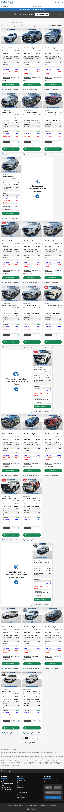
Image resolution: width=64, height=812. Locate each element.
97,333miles (16, 307)
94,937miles (37, 243)
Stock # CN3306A (38, 367)
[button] (56, 2)
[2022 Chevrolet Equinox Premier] (11, 615)
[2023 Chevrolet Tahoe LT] (53, 229)
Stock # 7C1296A (6, 303)
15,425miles (58, 629)
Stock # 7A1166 (5, 432)
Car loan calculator (22, 792)
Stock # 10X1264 (6, 625)
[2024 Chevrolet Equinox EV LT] (42, 551)
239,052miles (37, 500)
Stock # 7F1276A (27, 239)
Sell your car (20, 787)
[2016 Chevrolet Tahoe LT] (11, 229)
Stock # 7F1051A (27, 110)
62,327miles (58, 243)
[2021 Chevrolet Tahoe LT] (42, 358)
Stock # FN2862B (27, 496)
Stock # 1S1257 (37, 560)
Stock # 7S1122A (48, 46)
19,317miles (58, 114)
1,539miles (59, 307)
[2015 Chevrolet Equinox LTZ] (53, 36)
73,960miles (58, 50)
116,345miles (16, 436)
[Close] (60, 14)
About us (19, 783)
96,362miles (37, 693)
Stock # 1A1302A (27, 689)
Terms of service (21, 797)
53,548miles (16, 693)
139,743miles (16, 243)
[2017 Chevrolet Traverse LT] (32, 679)
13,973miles (37, 50)
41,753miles (37, 307)
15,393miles (16, 114)
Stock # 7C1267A (6, 110)
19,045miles (48, 564)
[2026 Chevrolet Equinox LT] (11, 36)
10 (37, 738)
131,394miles (16, 178)
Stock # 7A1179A (6, 239)
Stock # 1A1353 (26, 625)
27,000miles (37, 114)
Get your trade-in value (42, 14)
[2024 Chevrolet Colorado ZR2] (53, 422)
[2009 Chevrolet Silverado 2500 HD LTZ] (32, 486)
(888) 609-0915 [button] (7, 789)
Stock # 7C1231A (48, 110)
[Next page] (41, 738)
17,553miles (58, 436)
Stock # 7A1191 (48, 432)
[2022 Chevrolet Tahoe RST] (11, 422)
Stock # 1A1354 (5, 689)
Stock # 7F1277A (48, 239)
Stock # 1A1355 (26, 432)
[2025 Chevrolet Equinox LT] (32, 100)
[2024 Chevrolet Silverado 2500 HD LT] (11, 486)
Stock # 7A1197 (5, 174)
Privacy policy (20, 795)
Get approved (20, 790)
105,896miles (47, 372)
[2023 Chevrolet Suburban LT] (11, 293)
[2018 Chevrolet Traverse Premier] (32, 229)
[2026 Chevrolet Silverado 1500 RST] (53, 293)
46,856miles (37, 629)
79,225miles (16, 629)
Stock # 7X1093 (5, 46)
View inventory (21, 780)
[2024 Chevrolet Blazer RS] (32, 293)
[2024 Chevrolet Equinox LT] (11, 100)
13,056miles (16, 50)
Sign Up (53, 797)
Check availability (10, 84)
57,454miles (37, 436)
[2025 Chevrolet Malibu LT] (11, 165)
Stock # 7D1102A (48, 303)
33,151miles (16, 500)
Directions (19, 785)
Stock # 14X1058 (48, 625)
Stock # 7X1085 (26, 46)
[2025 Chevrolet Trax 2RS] (53, 100)
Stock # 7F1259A (6, 496)
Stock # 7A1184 (26, 303)
